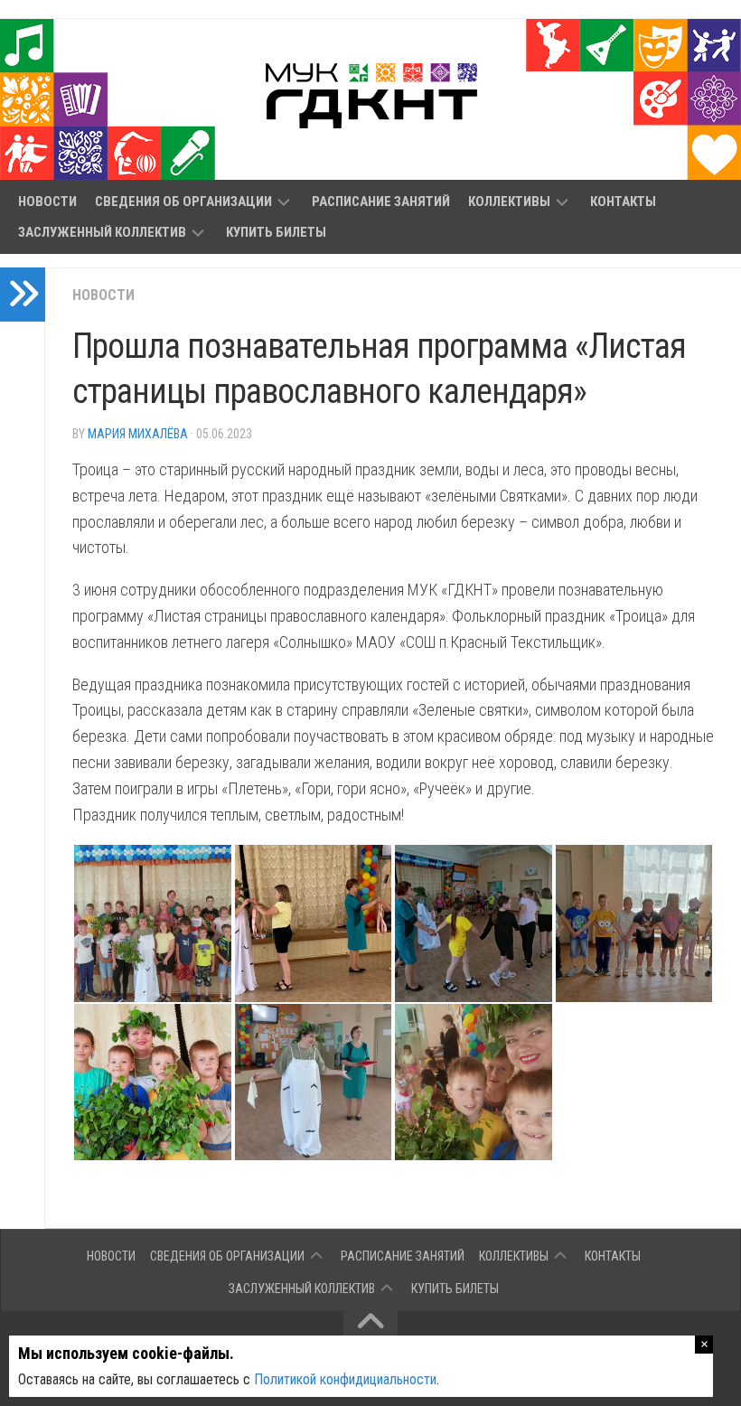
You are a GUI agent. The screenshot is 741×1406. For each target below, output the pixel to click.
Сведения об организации (183, 201)
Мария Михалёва (138, 433)
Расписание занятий (381, 201)
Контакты (623, 201)
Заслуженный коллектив (102, 232)
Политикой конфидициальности (345, 1379)
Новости (47, 201)
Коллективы (509, 201)
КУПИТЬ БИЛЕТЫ (276, 232)
